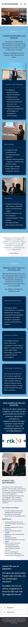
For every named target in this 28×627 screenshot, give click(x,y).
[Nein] (26, 622)
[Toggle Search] (21, 4)
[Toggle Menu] (25, 4)
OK (14, 625)
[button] (3, 441)
